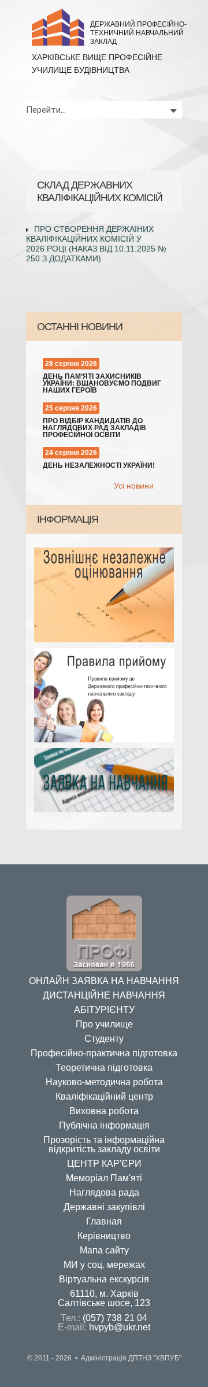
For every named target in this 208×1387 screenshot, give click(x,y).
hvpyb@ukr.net (119, 1327)
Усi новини (134, 485)
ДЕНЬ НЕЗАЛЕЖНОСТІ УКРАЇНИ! (99, 465)
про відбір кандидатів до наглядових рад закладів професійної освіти (94, 428)
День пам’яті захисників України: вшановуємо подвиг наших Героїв (102, 383)
